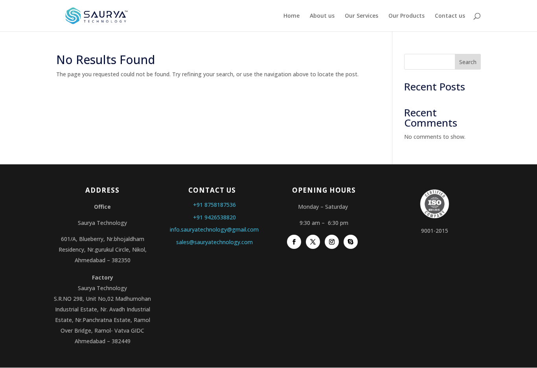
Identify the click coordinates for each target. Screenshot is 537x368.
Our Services (361, 16)
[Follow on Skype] (351, 242)
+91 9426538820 (214, 217)
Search (467, 62)
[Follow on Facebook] (294, 242)
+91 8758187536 (214, 204)
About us (322, 16)
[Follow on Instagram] (332, 242)
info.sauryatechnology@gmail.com (214, 229)
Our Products (406, 16)
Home (291, 16)
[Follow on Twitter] (313, 242)
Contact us (450, 16)
